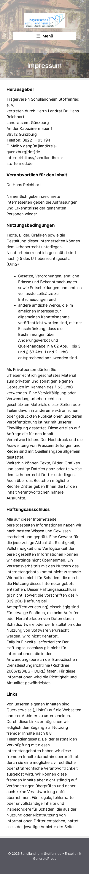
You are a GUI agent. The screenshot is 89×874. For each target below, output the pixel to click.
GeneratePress (44, 858)
